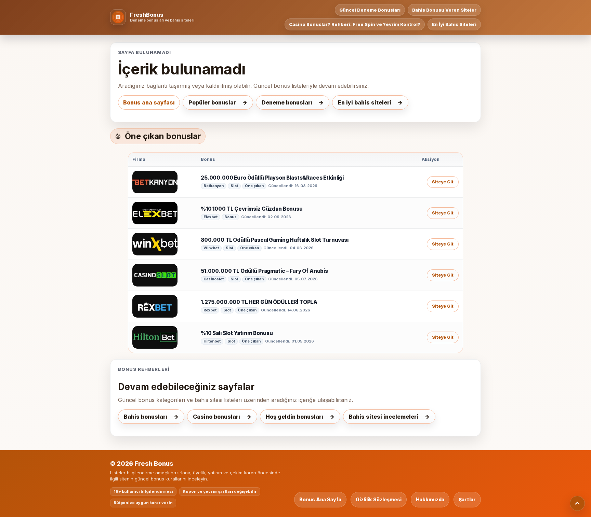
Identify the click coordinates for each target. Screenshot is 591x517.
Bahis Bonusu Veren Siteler (444, 10)
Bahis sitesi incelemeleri (383, 416)
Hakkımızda (430, 499)
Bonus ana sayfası (149, 102)
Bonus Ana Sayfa (320, 499)
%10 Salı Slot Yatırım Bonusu (237, 333)
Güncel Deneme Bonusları (369, 10)
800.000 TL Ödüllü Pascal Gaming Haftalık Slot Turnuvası (275, 240)
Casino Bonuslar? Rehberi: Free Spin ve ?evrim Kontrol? (354, 24)
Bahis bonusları (145, 416)
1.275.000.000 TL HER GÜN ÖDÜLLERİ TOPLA (259, 302)
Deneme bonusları (287, 102)
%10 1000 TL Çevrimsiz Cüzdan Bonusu (252, 209)
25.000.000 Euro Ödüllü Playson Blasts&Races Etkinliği (272, 178)
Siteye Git (443, 181)
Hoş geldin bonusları (294, 416)
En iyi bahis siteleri (364, 102)
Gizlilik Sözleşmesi (379, 499)
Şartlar (467, 499)
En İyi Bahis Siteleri (454, 24)
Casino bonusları (216, 416)
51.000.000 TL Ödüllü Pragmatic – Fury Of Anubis (264, 271)
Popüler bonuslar (212, 102)
